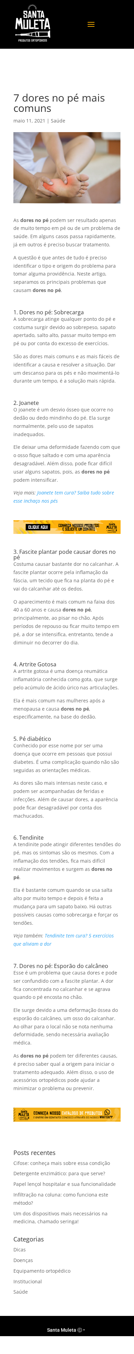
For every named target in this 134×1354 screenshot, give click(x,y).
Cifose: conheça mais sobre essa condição (61, 1163)
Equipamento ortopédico (41, 1271)
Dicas (19, 1249)
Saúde (58, 120)
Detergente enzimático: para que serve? (59, 1173)
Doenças (23, 1260)
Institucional (27, 1281)
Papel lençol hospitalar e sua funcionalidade (64, 1184)
